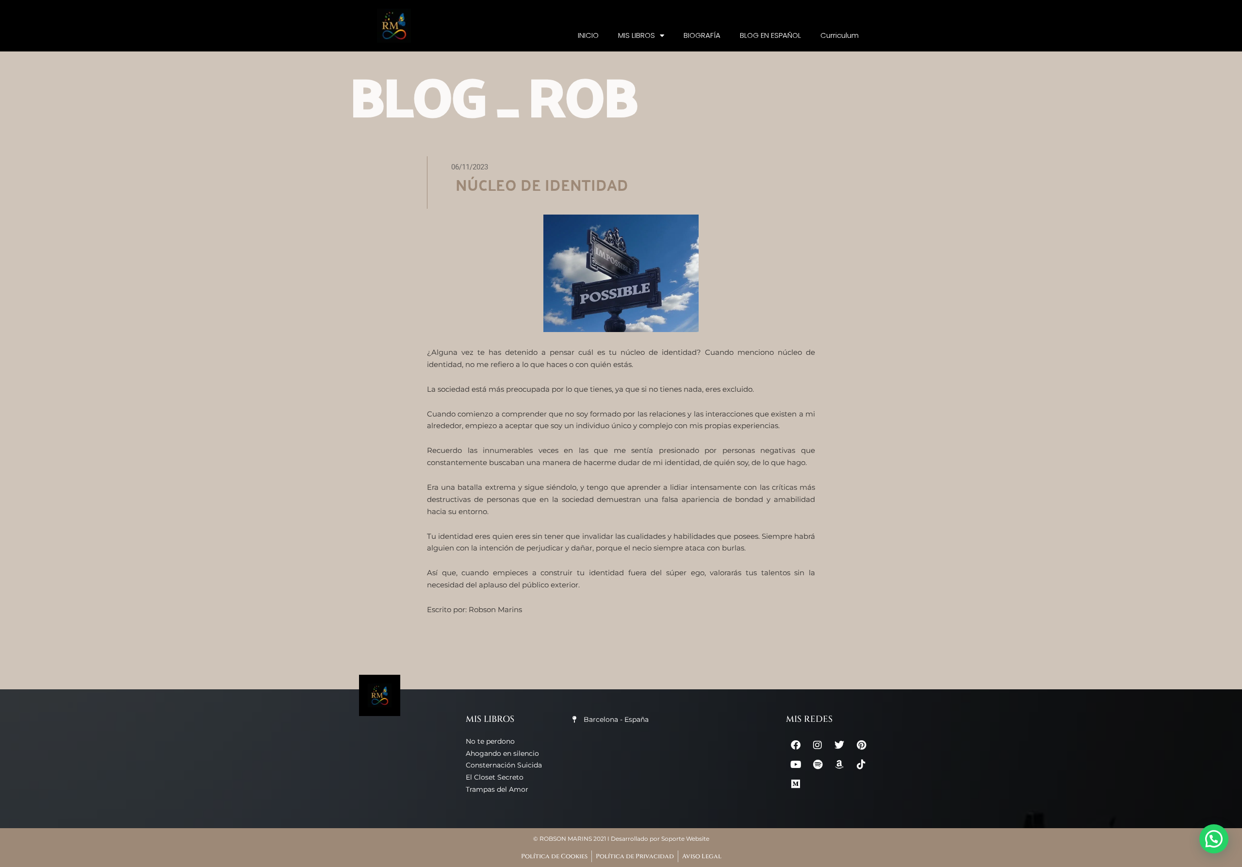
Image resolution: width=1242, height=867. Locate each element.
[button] (1213, 838)
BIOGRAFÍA (702, 35)
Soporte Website (685, 838)
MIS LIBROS (636, 35)
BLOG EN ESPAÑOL (770, 35)
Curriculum (839, 35)
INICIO (588, 35)
